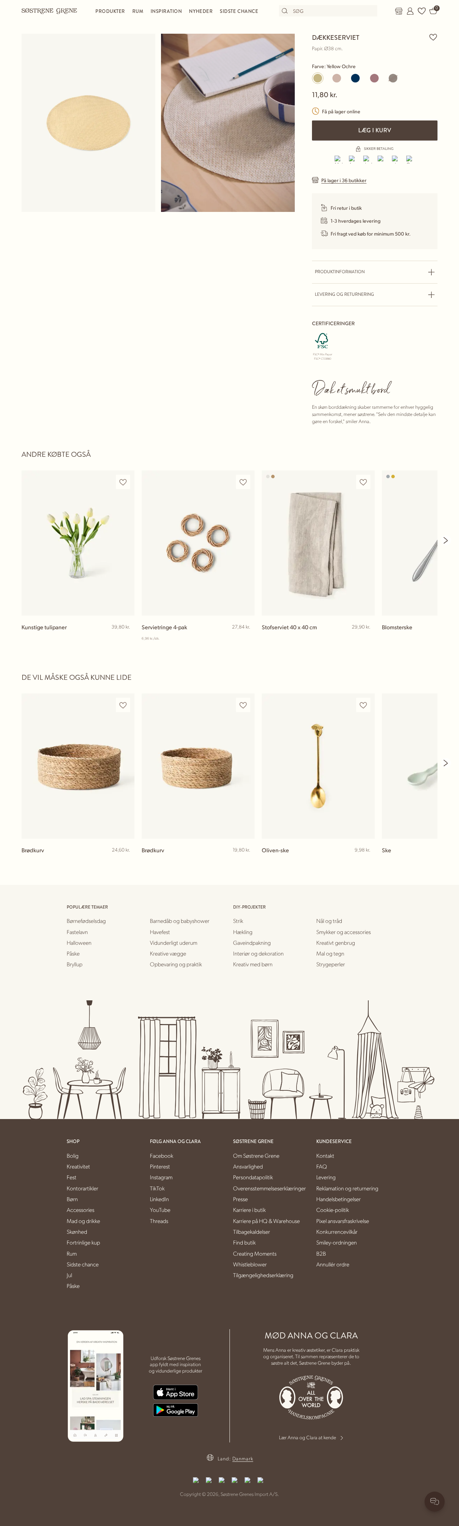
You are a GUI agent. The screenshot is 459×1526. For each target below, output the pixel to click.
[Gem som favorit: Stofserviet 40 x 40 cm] (363, 482)
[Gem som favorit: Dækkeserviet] (433, 37)
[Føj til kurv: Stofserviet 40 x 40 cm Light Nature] (366, 638)
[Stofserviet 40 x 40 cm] (318, 543)
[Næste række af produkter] (446, 540)
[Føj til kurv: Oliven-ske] (366, 861)
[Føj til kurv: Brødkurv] (126, 861)
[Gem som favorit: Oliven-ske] (363, 705)
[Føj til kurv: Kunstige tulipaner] (126, 638)
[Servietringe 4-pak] (198, 543)
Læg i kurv (374, 130)
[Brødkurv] (78, 766)
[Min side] (410, 11)
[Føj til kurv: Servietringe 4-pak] (246, 638)
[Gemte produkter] (421, 11)
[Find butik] (398, 11)
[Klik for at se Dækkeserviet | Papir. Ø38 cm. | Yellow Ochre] (88, 123)
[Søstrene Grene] (49, 11)
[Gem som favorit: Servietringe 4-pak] (243, 482)
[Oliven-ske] (318, 766)
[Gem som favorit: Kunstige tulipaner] (123, 482)
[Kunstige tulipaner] (78, 543)
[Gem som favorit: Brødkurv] (123, 705)
